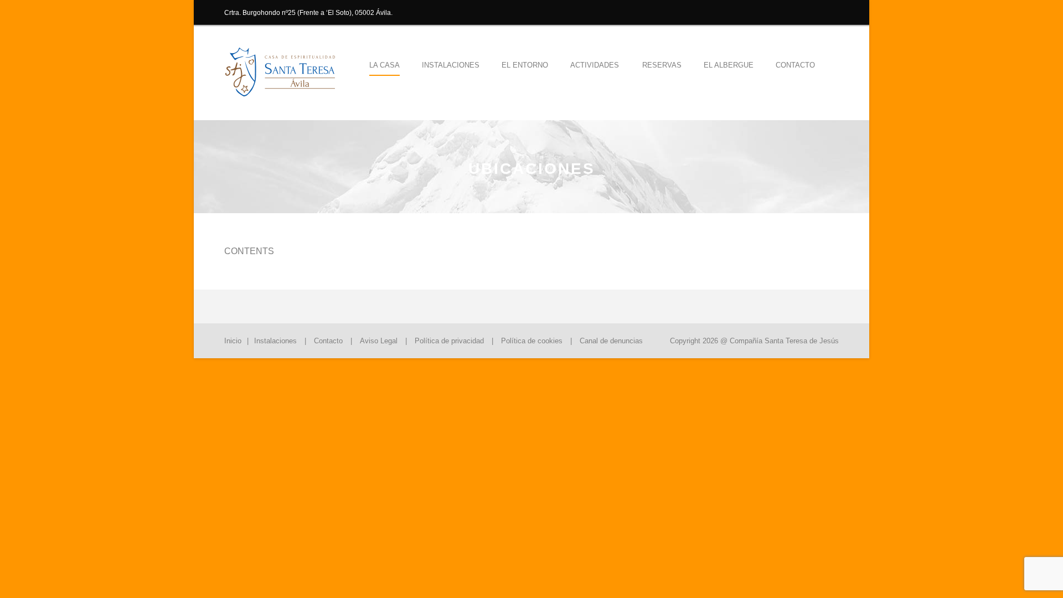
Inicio (232, 341)
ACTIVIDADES (594, 65)
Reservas (662, 65)
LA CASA (384, 65)
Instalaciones (275, 341)
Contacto (795, 65)
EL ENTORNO (525, 65)
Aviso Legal (379, 341)
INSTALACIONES (450, 65)
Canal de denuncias (611, 341)
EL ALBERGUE (729, 65)
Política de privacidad (449, 341)
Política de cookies (532, 341)
